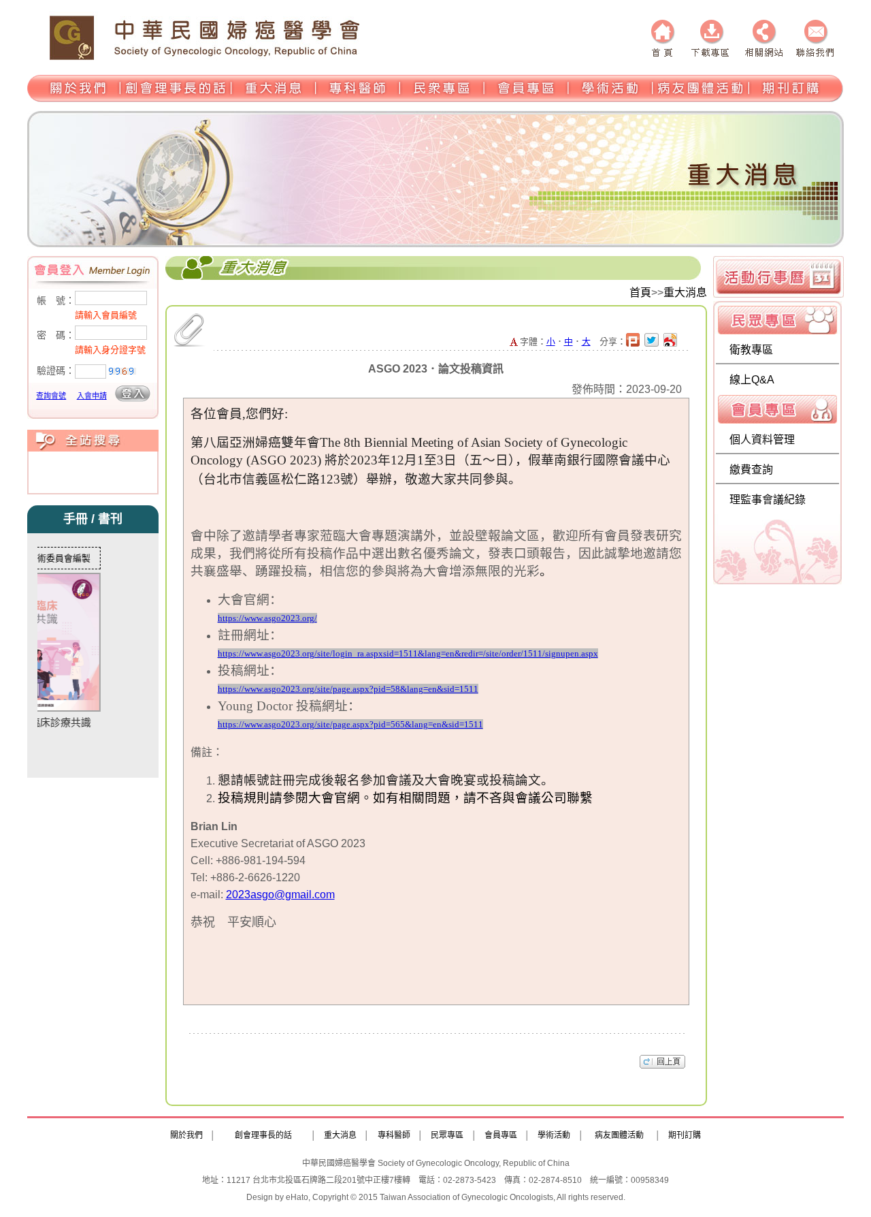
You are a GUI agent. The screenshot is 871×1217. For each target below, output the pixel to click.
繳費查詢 (751, 469)
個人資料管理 (762, 439)
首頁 (640, 292)
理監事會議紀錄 (767, 499)
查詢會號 (51, 396)
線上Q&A (751, 379)
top (662, 1061)
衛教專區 (751, 349)
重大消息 (685, 292)
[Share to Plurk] (635, 341)
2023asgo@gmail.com (280, 894)
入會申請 (92, 396)
